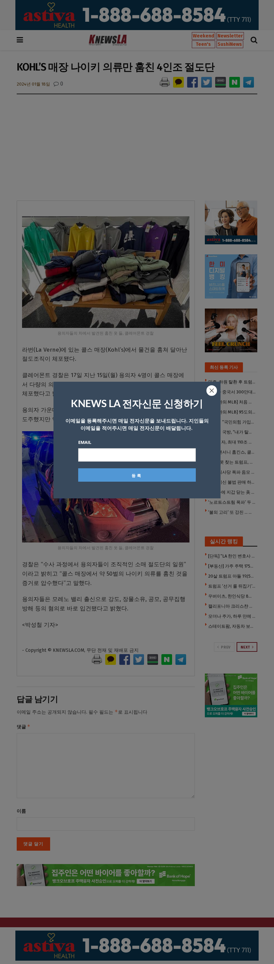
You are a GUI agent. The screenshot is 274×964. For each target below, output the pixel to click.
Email (84, 442)
